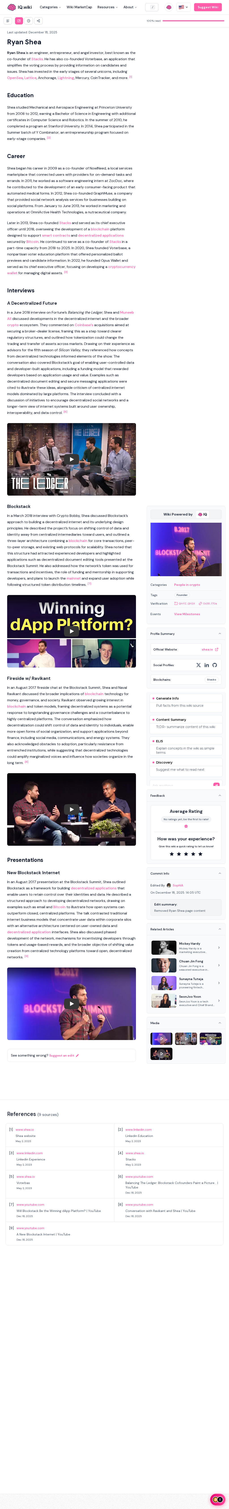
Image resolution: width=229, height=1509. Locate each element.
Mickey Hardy (189, 944)
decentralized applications (101, 235)
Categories (49, 7)
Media (155, 1023)
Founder (182, 595)
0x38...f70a (210, 603)
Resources (106, 7)
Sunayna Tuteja (191, 979)
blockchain (100, 229)
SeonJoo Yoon (190, 997)
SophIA (178, 885)
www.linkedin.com (138, 1130)
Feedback (158, 796)
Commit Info (160, 873)
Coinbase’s (84, 325)
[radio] (172, 854)
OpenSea (15, 77)
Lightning (66, 77)
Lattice (30, 77)
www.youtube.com (139, 1177)
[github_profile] (215, 665)
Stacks (37, 59)
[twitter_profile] (199, 665)
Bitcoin (32, 241)
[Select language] (184, 7)
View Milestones (187, 614)
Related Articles (162, 929)
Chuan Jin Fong (191, 961)
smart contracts (56, 235)
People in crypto (187, 585)
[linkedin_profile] (207, 665)
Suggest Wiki (208, 7)
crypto (13, 325)
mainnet (74, 578)
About (128, 7)
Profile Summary (163, 634)
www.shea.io (25, 1130)
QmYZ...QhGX (187, 603)
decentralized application (29, 932)
